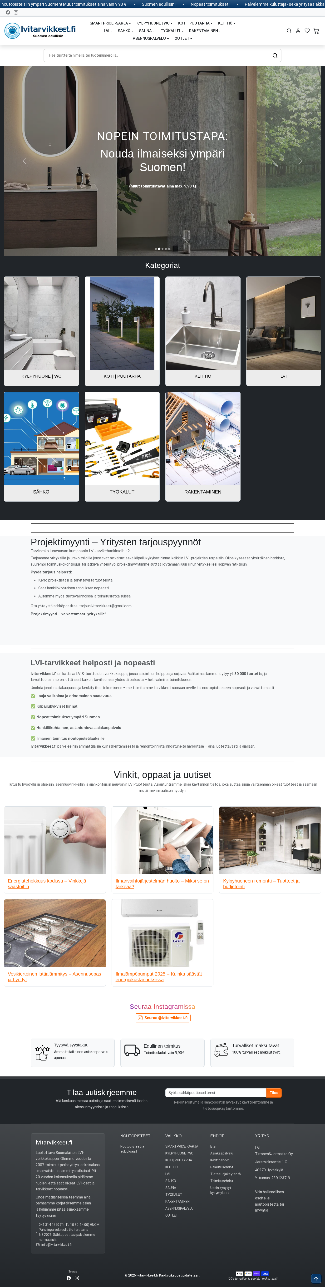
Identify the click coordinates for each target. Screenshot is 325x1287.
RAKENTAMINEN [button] (203, 31)
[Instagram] (16, 12)
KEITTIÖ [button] (225, 23)
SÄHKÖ (170, 1181)
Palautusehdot (221, 1167)
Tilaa (274, 1092)
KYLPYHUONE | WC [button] (153, 23)
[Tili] (298, 30)
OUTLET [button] (182, 38)
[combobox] (162, 55)
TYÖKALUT (173, 1195)
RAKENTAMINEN (177, 1201)
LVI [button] (106, 31)
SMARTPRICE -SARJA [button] (109, 23)
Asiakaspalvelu (221, 1153)
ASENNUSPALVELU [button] (149, 38)
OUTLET (171, 1215)
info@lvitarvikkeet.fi (56, 1245)
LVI (167, 1174)
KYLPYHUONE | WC (179, 1153)
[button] (289, 30)
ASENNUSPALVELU (179, 1208)
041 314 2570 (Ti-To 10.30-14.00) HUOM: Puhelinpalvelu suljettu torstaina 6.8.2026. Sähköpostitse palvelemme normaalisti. (69, 1232)
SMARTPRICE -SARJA (181, 1146)
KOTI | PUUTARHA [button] (194, 23)
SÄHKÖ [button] (124, 31)
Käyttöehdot (220, 1160)
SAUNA (170, 1188)
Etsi (213, 1146)
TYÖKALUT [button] (171, 31)
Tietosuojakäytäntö (225, 1174)
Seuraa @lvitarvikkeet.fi (165, 1018)
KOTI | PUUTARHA (178, 1160)
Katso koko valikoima (162, 176)
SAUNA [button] (145, 31)
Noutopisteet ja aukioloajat (132, 1148)
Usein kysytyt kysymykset (220, 1190)
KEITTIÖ (171, 1167)
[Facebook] (8, 12)
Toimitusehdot (221, 1181)
